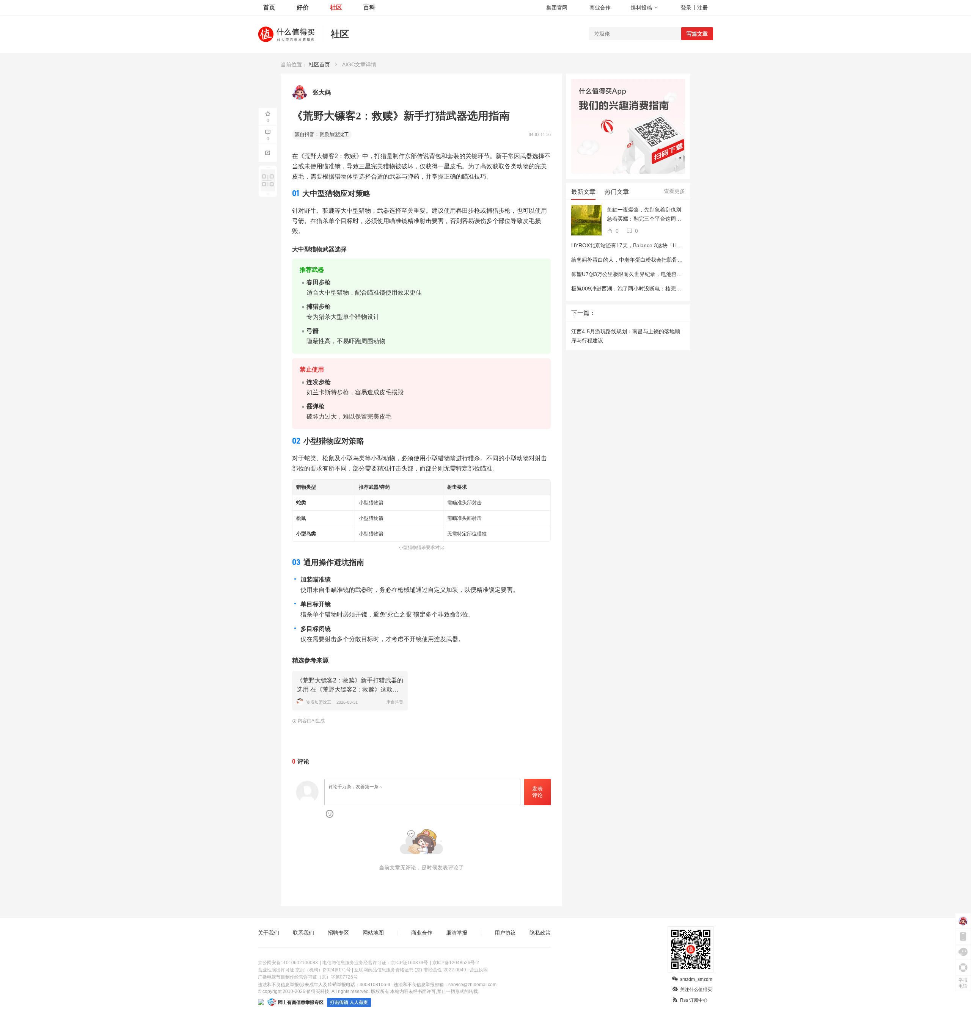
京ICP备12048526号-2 (455, 962)
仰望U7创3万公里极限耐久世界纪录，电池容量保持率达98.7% (644, 274)
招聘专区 (338, 933)
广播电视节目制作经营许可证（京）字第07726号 (308, 977)
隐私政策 (540, 933)
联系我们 (303, 933)
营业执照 (479, 970)
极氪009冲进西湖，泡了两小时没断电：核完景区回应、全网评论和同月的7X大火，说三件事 (680, 288)
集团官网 (556, 8)
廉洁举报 (456, 933)
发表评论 (537, 792)
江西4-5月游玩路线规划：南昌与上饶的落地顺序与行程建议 (625, 336)
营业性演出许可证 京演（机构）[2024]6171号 (304, 970)
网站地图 (373, 933)
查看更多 (674, 191)
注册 (702, 8)
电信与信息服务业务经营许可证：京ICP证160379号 (375, 962)
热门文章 (617, 191)
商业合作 (600, 8)
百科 (369, 7)
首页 (269, 7)
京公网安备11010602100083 (288, 962)
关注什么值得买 (696, 989)
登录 (686, 8)
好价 (303, 7)
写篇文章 (697, 34)
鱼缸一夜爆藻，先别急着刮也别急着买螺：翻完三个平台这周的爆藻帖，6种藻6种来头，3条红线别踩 (646, 215)
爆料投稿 (641, 8)
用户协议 (505, 933)
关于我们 (268, 933)
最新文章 (583, 191)
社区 (336, 7)
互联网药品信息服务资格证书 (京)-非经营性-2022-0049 (410, 970)
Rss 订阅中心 (693, 1000)
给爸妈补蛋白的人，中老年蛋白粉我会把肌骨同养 (629, 260)
